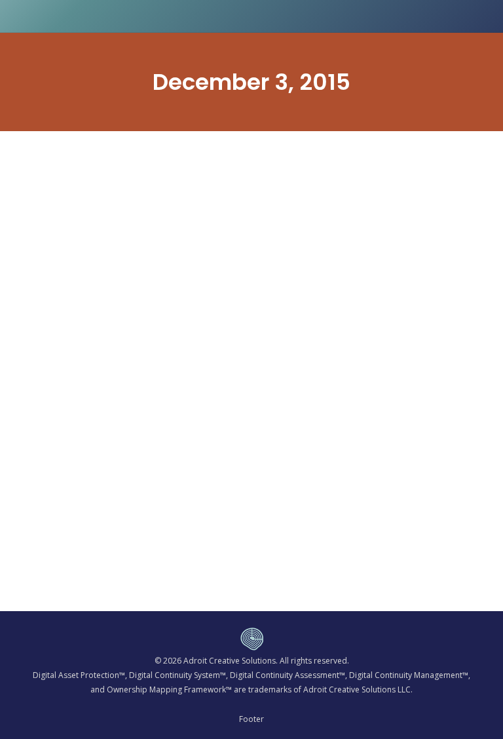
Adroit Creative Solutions (229, 660)
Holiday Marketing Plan (107, 517)
